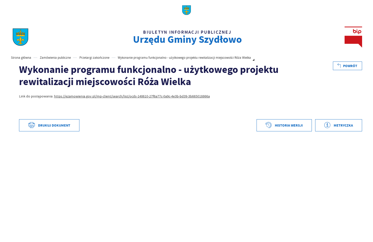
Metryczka (343, 125)
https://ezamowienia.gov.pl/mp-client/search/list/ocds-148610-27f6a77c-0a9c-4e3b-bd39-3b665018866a (132, 96)
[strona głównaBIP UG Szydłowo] (20, 37)
